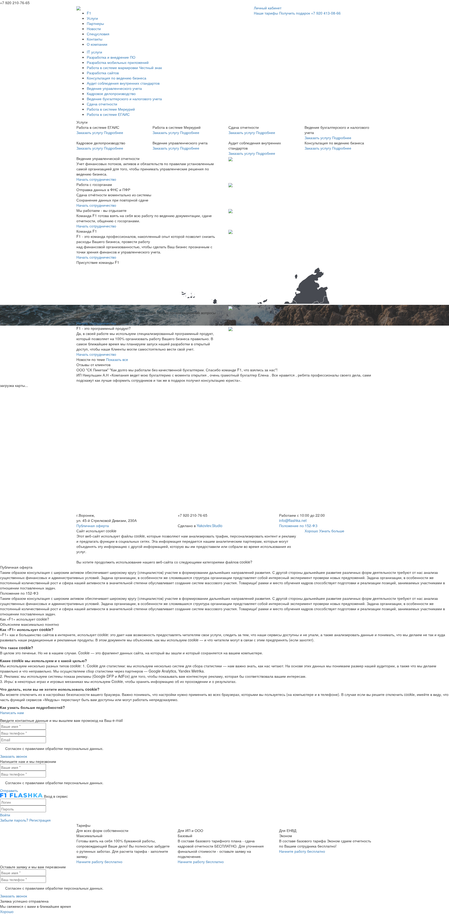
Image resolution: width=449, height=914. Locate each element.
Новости (94, 28)
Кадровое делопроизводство (111, 93)
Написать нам (12, 712)
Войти (5, 814)
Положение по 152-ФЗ (298, 525)
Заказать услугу (89, 132)
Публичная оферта (92, 525)
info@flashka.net (293, 520)
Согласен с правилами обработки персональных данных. (54, 748)
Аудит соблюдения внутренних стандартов (123, 83)
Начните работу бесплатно (99, 861)
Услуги (92, 18)
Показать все (117, 359)
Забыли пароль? (14, 820)
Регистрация (40, 820)
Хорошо (311, 530)
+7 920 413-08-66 (326, 13)
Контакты (94, 39)
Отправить (9, 790)
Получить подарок (294, 13)
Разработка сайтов (103, 72)
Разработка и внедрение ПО (111, 57)
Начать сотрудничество (96, 179)
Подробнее (113, 132)
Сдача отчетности (102, 103)
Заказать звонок (13, 756)
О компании (97, 44)
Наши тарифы (266, 13)
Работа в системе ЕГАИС (108, 114)
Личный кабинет (267, 7)
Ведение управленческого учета (114, 88)
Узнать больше (331, 530)
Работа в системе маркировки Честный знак (124, 67)
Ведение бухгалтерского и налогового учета (124, 98)
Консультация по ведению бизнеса (116, 77)
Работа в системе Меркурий (111, 109)
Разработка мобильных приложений (118, 62)
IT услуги (94, 52)
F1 (89, 13)
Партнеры (95, 23)
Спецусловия (98, 33)
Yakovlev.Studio (209, 525)
